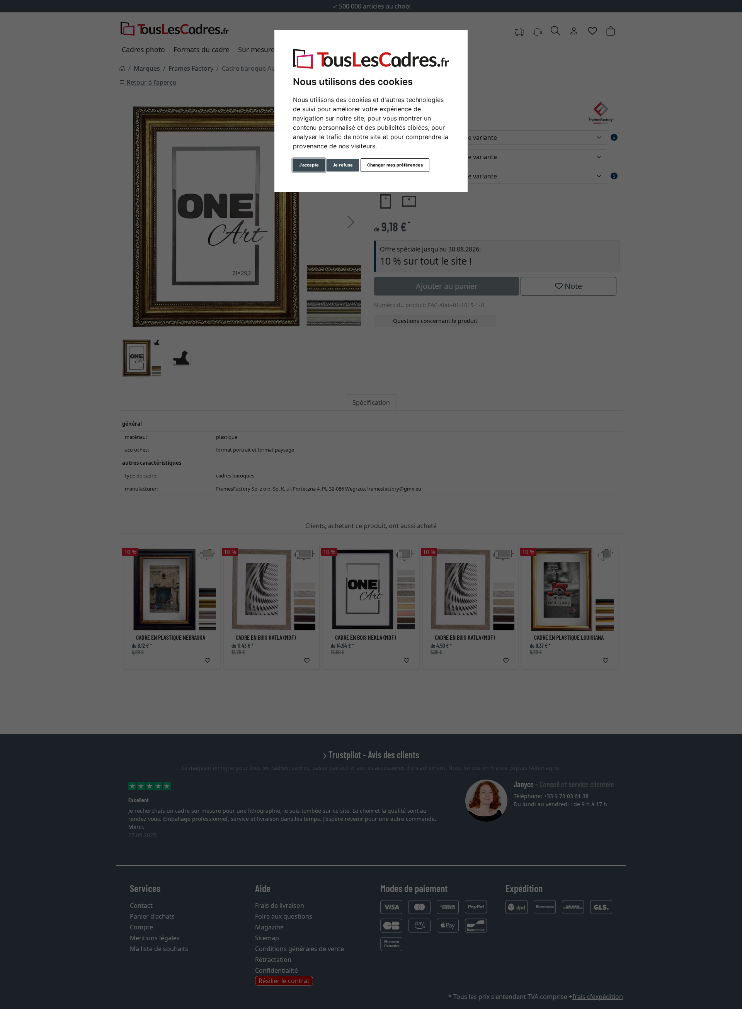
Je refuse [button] (343, 165)
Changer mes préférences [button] (395, 165)
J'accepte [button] (309, 165)
